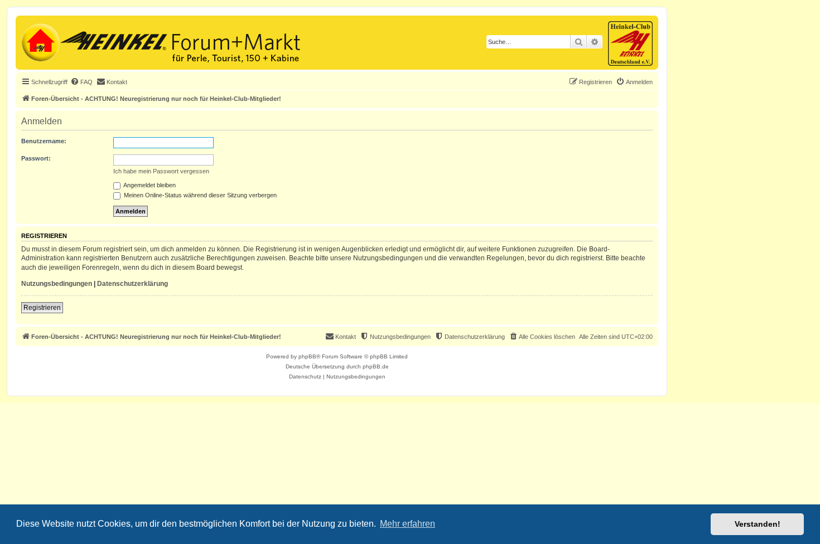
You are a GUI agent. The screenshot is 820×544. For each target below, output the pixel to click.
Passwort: (36, 158)
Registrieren (42, 308)
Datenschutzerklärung (132, 284)
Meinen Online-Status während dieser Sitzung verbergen (199, 195)
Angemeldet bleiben (149, 185)
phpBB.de (376, 366)
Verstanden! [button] (757, 523)
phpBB (307, 356)
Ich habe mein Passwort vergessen (161, 171)
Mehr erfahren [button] (407, 523)
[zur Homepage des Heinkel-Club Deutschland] (39, 41)
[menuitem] (81, 82)
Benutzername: (43, 141)
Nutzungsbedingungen (56, 284)
